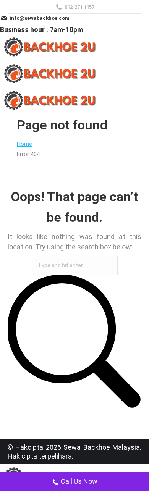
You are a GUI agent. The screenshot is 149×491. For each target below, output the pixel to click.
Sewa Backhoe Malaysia (101, 447)
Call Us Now (79, 481)
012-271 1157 (79, 7)
